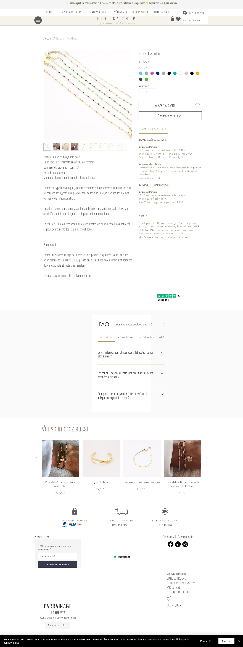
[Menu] (38, 20)
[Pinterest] (178, 544)
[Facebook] (170, 544)
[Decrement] (141, 92)
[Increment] (152, 92)
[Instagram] (185, 544)
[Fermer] (239, 641)
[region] (48, 12)
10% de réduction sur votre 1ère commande (54, 547)
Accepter (226, 641)
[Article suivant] (206, 458)
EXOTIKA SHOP (117, 18)
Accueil (47, 38)
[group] (121, 467)
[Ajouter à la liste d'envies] (197, 105)
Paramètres (206, 641)
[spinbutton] (146, 92)
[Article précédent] (36, 458)
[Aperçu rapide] (60, 458)
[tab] (106, 337)
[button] (172, 18)
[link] (153, 129)
